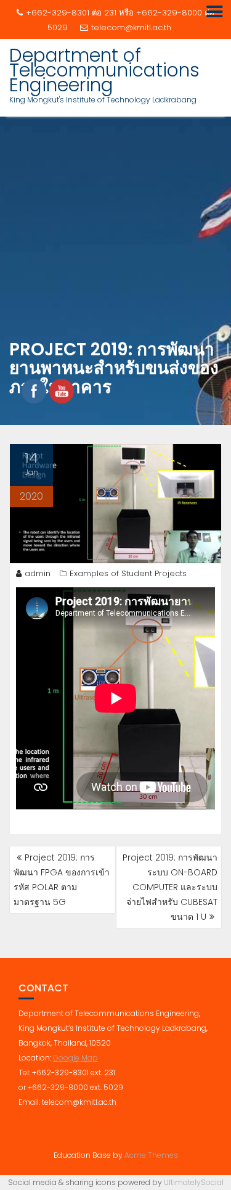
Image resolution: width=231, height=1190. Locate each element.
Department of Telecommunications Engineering (104, 70)
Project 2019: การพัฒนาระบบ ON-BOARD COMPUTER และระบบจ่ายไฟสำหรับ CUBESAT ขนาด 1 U (170, 887)
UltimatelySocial (194, 1182)
